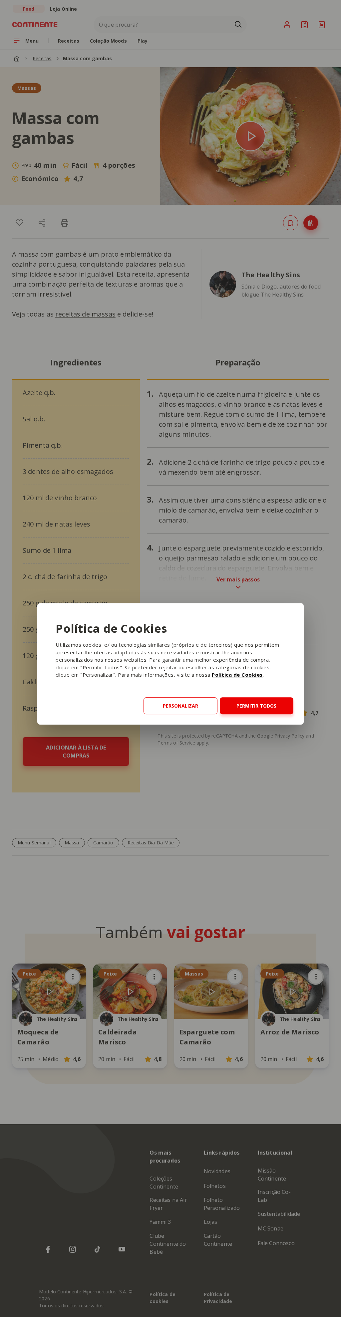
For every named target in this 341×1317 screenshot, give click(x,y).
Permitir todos (256, 706)
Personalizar (180, 706)
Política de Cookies (237, 675)
